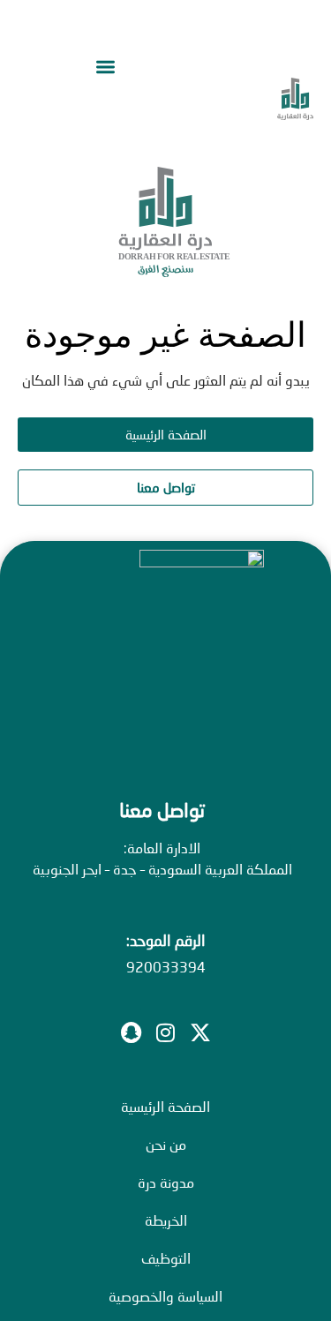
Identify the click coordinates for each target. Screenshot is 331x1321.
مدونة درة (166, 1182)
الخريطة (166, 1220)
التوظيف (166, 1258)
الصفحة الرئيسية (165, 1106)
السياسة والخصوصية (165, 1295)
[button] (105, 67)
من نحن (166, 1144)
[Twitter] (200, 1032)
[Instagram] (166, 1032)
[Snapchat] (131, 1032)
